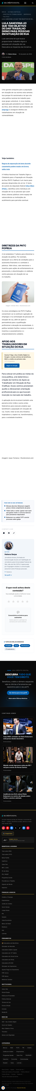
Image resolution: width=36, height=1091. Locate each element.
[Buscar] (32, 2)
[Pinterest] (28, 828)
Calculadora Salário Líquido (9, 949)
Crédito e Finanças (7, 897)
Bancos (5, 1047)
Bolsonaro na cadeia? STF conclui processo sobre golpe (17, 518)
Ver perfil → (8, 575)
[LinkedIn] (23, 828)
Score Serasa (5, 907)
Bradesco (4, 927)
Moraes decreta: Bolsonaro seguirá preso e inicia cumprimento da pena (18, 507)
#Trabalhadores (10, 649)
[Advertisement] (18, 137)
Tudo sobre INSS (6, 851)
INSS (11, 1047)
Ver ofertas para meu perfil (18, 693)
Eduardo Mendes (21, 1087)
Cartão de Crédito (7, 903)
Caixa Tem (5, 864)
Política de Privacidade (8, 995)
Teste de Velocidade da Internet (10, 1076)
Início (4, 12)
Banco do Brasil (6, 923)
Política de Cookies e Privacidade (10, 1072)
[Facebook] (11, 828)
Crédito (29, 1047)
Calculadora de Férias (8, 959)
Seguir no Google (11, 365)
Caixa (12, 1063)
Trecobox (4, 1031)
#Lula (16, 645)
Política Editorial (6, 999)
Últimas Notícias (14, 12)
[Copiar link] (14, 533)
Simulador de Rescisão (8, 946)
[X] (15, 828)
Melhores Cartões (7, 979)
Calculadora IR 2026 (7, 963)
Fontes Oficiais (6, 1005)
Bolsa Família (5, 857)
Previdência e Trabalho (8, 881)
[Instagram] (3, 828)
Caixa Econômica (6, 920)
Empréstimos (5, 900)
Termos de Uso (6, 1002)
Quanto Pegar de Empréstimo (10, 969)
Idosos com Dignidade (8, 1035)
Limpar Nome (5, 910)
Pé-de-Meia (5, 871)
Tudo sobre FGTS (7, 854)
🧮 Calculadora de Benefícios (10, 943)
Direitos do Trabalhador (12, 14)
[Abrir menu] (25, 2)
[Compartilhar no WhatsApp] (4, 533)
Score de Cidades (7, 1025)
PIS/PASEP (28, 1055)
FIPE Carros (5, 973)
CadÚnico (4, 861)
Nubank (4, 917)
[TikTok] (19, 828)
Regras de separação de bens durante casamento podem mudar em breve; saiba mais (16, 166)
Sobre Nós (5, 989)
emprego (5, 110)
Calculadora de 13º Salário (9, 953)
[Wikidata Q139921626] (25, 1081)
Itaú (3, 930)
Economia (14, 1059)
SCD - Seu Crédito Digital (9, 1021)
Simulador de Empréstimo (9, 966)
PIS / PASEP (5, 874)
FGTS (17, 1047)
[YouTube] (7, 828)
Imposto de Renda (7, 884)
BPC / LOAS (5, 867)
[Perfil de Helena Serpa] (3, 54)
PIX (3, 913)
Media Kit (4, 1012)
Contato (4, 1009)
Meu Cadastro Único (8, 1028)
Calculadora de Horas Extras (10, 956)
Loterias (4, 933)
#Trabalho (8, 645)
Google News (8, 833)
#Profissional (25, 645)
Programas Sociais (7, 877)
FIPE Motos (5, 976)
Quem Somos (5, 1069)
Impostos (4, 887)
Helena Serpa (12, 54)
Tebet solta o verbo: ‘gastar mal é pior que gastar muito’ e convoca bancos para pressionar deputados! (19, 512)
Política (6, 16)
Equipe (12, 1069)
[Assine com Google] (18, 626)
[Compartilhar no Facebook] (9, 533)
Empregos (27, 14)
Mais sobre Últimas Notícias (18, 698)
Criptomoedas (24, 1059)
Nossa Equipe (6, 992)
